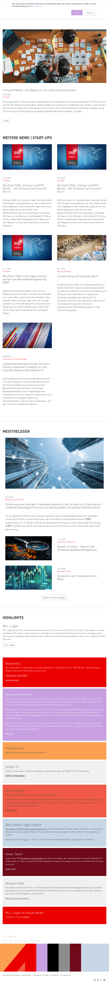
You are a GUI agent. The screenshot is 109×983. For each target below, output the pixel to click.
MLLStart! (6, 97)
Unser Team (10, 868)
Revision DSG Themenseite (17, 898)
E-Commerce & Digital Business (15, 359)
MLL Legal (9, 644)
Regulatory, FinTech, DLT (14, 499)
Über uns (9, 733)
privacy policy (37, 6)
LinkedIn (26, 916)
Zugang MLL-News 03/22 (16, 675)
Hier (7, 752)
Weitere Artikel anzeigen (54, 597)
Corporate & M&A (63, 571)
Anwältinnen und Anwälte (31, 858)
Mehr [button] (6, 120)
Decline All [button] (90, 12)
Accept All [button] (77, 12)
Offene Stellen (11, 810)
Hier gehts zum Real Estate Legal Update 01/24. (26, 828)
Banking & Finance (64, 271)
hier (25, 839)
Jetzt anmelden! (12, 679)
